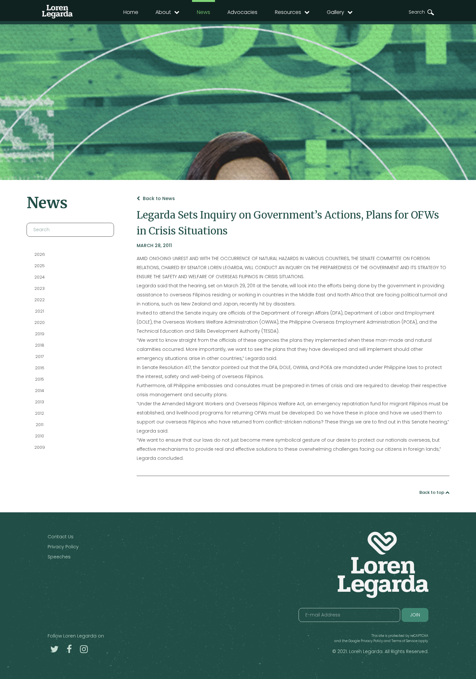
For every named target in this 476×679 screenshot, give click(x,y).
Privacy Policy (63, 546)
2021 (39, 311)
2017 (39, 356)
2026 (39, 254)
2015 (39, 379)
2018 (39, 345)
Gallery (335, 12)
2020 (39, 322)
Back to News (158, 198)
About (163, 12)
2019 (39, 334)
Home (130, 12)
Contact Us (61, 536)
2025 (39, 266)
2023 (39, 288)
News (203, 12)
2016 (39, 368)
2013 (39, 402)
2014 (39, 390)
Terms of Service (404, 640)
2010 (39, 436)
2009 (39, 447)
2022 (39, 300)
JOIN (415, 615)
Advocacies (242, 12)
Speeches (59, 557)
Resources (288, 12)
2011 (39, 425)
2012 (39, 413)
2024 (39, 277)
